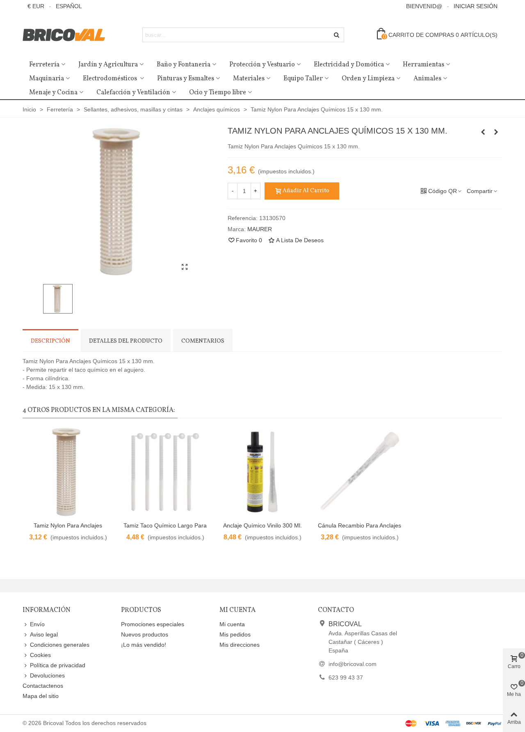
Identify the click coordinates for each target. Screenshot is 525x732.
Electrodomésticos (110, 78)
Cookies (40, 655)
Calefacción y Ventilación (133, 92)
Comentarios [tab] (202, 341)
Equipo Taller (303, 78)
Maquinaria (46, 78)
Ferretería (44, 64)
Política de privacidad (57, 665)
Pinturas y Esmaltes (185, 78)
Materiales (249, 78)
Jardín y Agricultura (108, 64)
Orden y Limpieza (368, 78)
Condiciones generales (59, 644)
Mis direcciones (239, 644)
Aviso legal (44, 634)
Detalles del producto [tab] (125, 341)
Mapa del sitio (41, 696)
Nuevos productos (144, 634)
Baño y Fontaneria (183, 64)
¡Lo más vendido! (143, 644)
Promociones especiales (152, 624)
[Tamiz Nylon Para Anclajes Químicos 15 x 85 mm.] (483, 132)
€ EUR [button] (35, 6)
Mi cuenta (232, 624)
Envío (37, 624)
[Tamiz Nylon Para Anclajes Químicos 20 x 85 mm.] (496, 132)
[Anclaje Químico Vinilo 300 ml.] (262, 472)
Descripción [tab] (50, 341)
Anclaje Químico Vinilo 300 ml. (262, 525)
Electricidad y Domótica (349, 64)
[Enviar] (337, 35)
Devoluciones (47, 675)
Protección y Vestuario (262, 64)
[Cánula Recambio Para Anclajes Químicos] (359, 472)
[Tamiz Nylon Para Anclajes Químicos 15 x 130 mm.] (184, 267)
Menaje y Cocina (53, 92)
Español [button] (69, 6)
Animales (427, 78)
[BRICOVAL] (68, 35)
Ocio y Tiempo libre (217, 92)
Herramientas (423, 64)
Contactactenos (43, 685)
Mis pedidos (235, 634)
